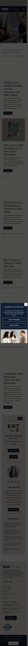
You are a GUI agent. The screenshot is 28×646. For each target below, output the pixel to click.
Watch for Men (14, 325)
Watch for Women (14, 319)
